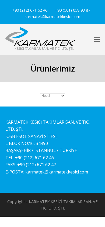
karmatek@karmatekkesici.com (56, 172)
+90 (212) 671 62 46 (29, 10)
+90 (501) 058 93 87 (72, 10)
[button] (97, 39)
